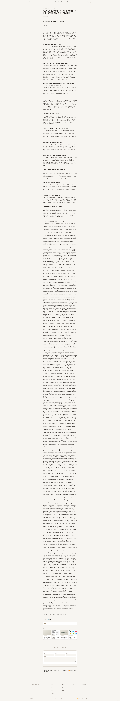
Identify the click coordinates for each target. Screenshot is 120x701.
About (63, 690)
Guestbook (84, 684)
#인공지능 (61, 614)
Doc (62, 1)
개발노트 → (30, 686)
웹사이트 (67, 653)
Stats (62, 687)
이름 (44, 653)
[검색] (88, 2)
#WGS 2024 (47, 614)
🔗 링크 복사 (49, 619)
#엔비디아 (57, 614)
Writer (59, 1)
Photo (56, 1)
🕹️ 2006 (82, 698)
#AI (44, 614)
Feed (50, 1)
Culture (65, 1)
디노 (51, 8)
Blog (53, 1)
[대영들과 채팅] (118, 699)
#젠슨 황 (64, 614)
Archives (63, 684)
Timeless (68, 1)
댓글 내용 (45, 656)
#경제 (50, 614)
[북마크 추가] (44, 618)
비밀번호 (56, 653)
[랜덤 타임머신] (90, 2)
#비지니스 (54, 614)
